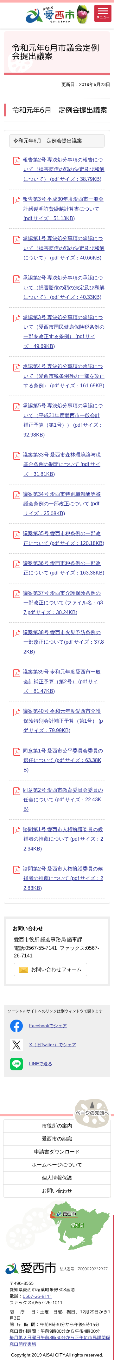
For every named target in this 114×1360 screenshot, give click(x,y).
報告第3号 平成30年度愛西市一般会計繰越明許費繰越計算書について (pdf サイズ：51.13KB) (63, 208)
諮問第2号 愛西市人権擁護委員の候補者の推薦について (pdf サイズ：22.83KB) (63, 878)
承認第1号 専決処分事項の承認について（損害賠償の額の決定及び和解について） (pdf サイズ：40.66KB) (63, 248)
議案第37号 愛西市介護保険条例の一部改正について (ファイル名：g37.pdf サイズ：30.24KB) (63, 602)
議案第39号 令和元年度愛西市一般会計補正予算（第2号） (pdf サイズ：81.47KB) (62, 681)
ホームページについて (57, 1164)
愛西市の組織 (57, 1138)
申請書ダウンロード (57, 1151)
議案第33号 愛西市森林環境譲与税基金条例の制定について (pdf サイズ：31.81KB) (62, 464)
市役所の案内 (57, 1125)
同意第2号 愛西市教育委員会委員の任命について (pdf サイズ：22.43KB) (63, 799)
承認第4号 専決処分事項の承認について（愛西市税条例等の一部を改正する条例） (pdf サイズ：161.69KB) (63, 376)
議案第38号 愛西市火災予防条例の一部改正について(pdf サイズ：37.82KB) (63, 642)
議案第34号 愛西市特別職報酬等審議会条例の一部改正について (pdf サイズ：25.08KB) (62, 503)
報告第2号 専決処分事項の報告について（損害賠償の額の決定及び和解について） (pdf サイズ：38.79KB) (63, 169)
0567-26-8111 (37, 1296)
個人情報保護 (57, 1177)
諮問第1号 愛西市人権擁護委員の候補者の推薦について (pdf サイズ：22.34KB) (63, 839)
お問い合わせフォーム (56, 969)
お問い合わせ (57, 1190)
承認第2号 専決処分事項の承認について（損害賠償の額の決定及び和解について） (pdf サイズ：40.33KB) (63, 287)
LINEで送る (40, 1063)
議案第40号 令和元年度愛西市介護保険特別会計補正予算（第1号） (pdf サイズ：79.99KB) (63, 720)
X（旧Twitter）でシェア (52, 1044)
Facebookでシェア (48, 1025)
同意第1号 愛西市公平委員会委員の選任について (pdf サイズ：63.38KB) (63, 760)
